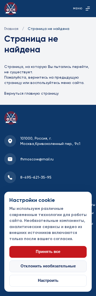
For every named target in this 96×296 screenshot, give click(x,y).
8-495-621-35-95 (35, 177)
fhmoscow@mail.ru (37, 159)
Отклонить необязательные (48, 266)
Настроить (48, 280)
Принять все (48, 251)
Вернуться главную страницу (31, 93)
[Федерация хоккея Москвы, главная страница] (10, 8)
